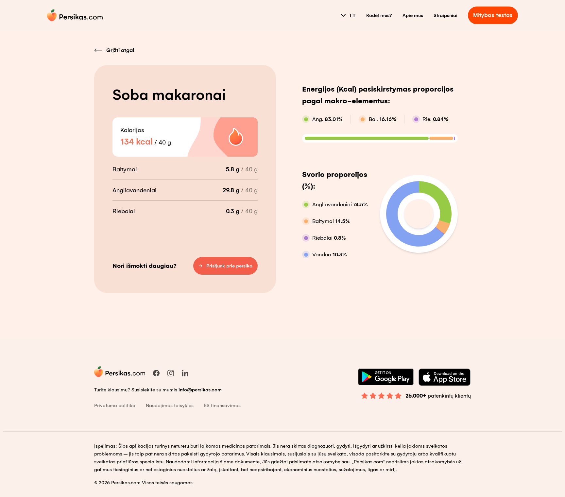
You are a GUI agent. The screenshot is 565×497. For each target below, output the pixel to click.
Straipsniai (445, 15)
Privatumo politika (114, 405)
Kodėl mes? (379, 15)
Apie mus (412, 15)
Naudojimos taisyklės (170, 405)
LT (353, 15)
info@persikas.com (200, 390)
